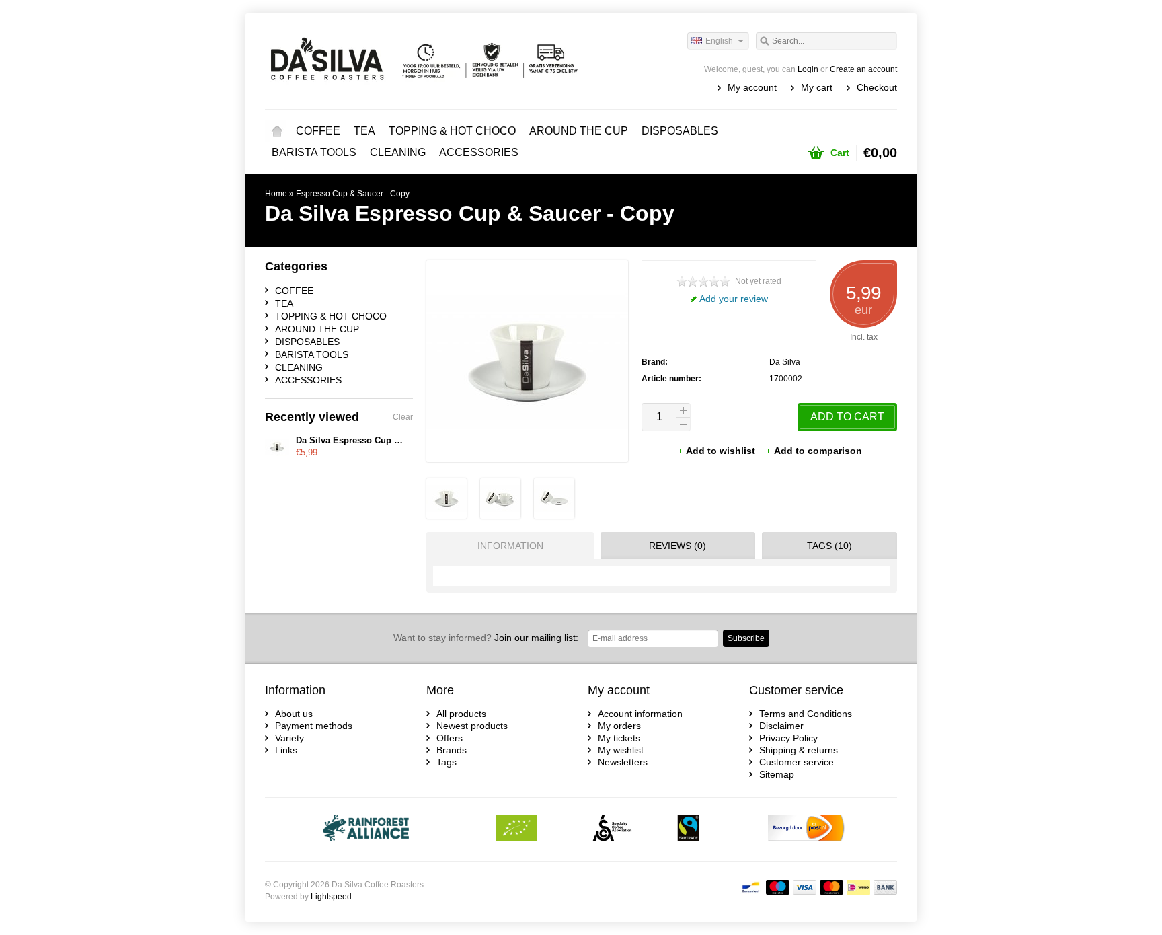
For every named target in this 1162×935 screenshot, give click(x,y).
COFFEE (318, 131)
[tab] (507, 545)
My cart (816, 87)
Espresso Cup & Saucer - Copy (353, 193)
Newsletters (623, 762)
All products (461, 713)
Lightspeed (331, 896)
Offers (449, 738)
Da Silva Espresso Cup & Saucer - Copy (378, 440)
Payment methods (313, 725)
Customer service (796, 762)
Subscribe (746, 638)
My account (752, 87)
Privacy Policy (788, 738)
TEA (364, 131)
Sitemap (776, 774)
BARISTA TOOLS (314, 152)
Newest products (472, 725)
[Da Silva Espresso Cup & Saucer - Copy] (446, 515)
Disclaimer (781, 725)
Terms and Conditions (805, 713)
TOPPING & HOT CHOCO (452, 131)
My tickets (619, 738)
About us (294, 713)
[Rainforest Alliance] (366, 829)
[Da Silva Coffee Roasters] (423, 60)
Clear (403, 417)
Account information (640, 713)
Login (808, 69)
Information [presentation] (510, 545)
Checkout (877, 87)
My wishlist (621, 750)
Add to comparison (818, 450)
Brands (451, 750)
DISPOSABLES (680, 131)
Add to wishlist (722, 450)
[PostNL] (806, 829)
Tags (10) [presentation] (829, 545)
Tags (446, 762)
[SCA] (612, 829)
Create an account (863, 69)
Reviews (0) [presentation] (677, 545)
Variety (289, 738)
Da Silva (784, 362)
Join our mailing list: (485, 637)
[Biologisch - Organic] (516, 829)
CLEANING (398, 152)
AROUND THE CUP (578, 131)
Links (286, 750)
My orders (619, 725)
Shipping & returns (798, 750)
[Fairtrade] (688, 829)
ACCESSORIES (478, 152)
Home (277, 131)
